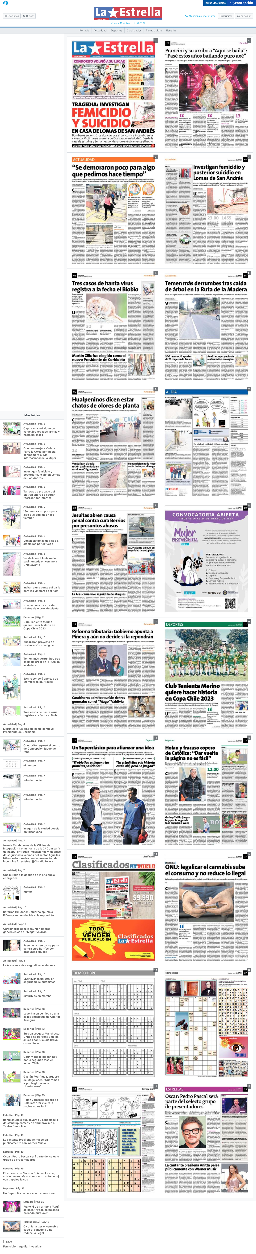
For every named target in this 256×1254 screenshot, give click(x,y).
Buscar (29, 16)
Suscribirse (226, 16)
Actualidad (100, 30)
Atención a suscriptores (202, 16)
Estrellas (171, 30)
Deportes (116, 30)
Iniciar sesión (244, 16)
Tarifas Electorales (215, 2)
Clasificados (134, 30)
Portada (84, 30)
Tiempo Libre (154, 30)
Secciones (13, 16)
